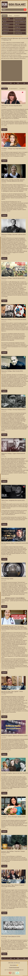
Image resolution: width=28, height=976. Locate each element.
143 (18, 83)
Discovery (17, 30)
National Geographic (19, 18)
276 (24, 83)
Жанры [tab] (10, 15)
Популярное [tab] (17, 15)
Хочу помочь (13, 965)
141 (11, 83)
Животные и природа (20, 21)
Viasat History (18, 33)
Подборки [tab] (4, 15)
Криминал (6, 30)
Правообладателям (14, 967)
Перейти (4, 129)
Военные (5, 27)
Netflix (17, 24)
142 (14, 83)
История (17, 27)
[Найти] (25, 9)
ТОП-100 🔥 (6, 18)
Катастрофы (6, 24)
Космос (5, 33)
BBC (4, 21)
